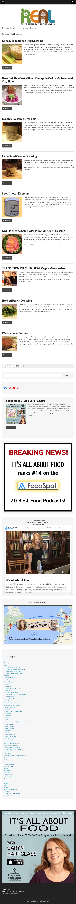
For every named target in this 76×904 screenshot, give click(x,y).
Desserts (6, 684)
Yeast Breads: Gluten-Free (13, 671)
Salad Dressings (9, 766)
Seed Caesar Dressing (15, 193)
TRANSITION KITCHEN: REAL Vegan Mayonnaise (33, 268)
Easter (7, 718)
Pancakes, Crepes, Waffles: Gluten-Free (15, 756)
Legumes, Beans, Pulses (11, 745)
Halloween (8, 720)
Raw (5, 762)
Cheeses (6, 680)
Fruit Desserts (9, 696)
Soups (6, 787)
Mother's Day (9, 724)
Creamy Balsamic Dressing (19, 118)
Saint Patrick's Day (10, 737)
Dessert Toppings (9, 682)
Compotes (8, 796)
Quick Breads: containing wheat (16, 669)
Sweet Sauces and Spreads (12, 794)
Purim (7, 732)
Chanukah (8, 713)
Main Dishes (7, 753)
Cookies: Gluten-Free (11, 692)
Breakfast (7, 675)
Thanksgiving (9, 739)
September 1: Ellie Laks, (25, 400)
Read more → (7, 67)
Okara (8, 751)
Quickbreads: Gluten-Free (13, 667)
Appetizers (7, 661)
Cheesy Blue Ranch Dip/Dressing (22, 40)
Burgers (7, 772)
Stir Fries (6, 791)
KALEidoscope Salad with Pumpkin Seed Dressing (33, 231)
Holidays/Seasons (9, 707)
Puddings (8, 701)
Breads (6, 665)
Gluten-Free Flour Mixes (11, 703)
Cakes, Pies (8, 686)
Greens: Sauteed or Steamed (12, 705)
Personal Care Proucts (10, 758)
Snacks (6, 783)
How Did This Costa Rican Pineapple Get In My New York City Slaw (38, 79)
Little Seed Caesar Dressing (19, 156)
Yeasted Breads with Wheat (13, 673)
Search (66, 376)
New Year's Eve (9, 728)
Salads (6, 768)
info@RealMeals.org (12, 894)
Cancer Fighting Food (10, 678)
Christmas (8, 716)
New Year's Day (10, 726)
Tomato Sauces (10, 777)
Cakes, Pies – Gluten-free (12, 688)
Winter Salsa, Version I (16, 333)
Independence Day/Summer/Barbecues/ (17, 722)
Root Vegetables (9, 764)
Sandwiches (7, 770)
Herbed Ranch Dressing (17, 300)
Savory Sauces (8, 775)
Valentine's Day (10, 741)
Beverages (7, 663)
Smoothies (7, 781)
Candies (7, 690)
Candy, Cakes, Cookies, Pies (13, 711)
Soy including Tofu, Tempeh (13, 749)
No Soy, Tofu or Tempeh (12, 747)
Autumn (7, 709)
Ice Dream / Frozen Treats (14, 699)
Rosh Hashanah (10, 734)
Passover (8, 730)
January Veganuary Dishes (11, 743)
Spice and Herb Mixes (10, 789)
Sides (5, 779)
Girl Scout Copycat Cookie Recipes (17, 694)
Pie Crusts (7, 760)
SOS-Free (7, 785)
